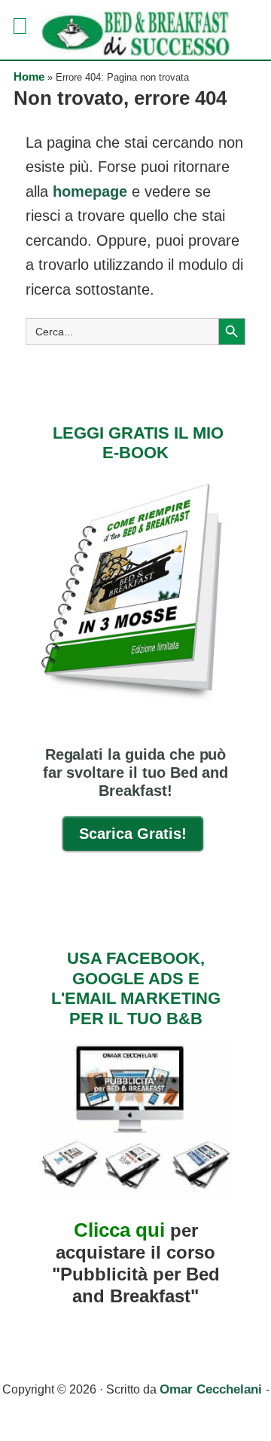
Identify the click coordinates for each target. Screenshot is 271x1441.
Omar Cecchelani (213, 1389)
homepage (90, 191)
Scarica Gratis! (133, 833)
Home (29, 76)
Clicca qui (119, 1230)
